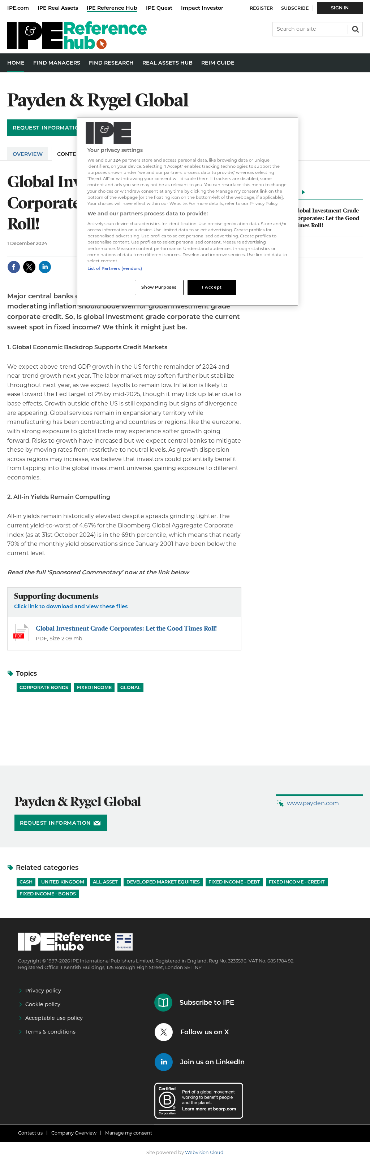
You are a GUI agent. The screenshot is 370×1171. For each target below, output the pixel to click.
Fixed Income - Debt (234, 882)
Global (130, 687)
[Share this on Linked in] (44, 266)
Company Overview (73, 1133)
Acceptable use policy (54, 1018)
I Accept (212, 287)
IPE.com (18, 8)
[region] (187, 211)
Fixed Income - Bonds (48, 893)
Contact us (30, 1133)
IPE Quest (159, 8)
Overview (28, 154)
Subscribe (295, 8)
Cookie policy (42, 1004)
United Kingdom (62, 882)
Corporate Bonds (44, 687)
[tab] (308, 194)
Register (261, 8)
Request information (48, 127)
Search (354, 28)
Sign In (340, 7)
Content (70, 154)
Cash (26, 882)
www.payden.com (313, 803)
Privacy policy (43, 990)
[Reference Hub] (77, 47)
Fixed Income (94, 687)
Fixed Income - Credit (297, 882)
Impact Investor (202, 8)
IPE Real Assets (58, 8)
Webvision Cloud (204, 1152)
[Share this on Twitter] (29, 266)
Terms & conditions (50, 1032)
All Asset (105, 882)
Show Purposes (158, 287)
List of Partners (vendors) (114, 268)
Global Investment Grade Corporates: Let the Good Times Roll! (126, 628)
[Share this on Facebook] (13, 266)
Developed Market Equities (163, 882)
